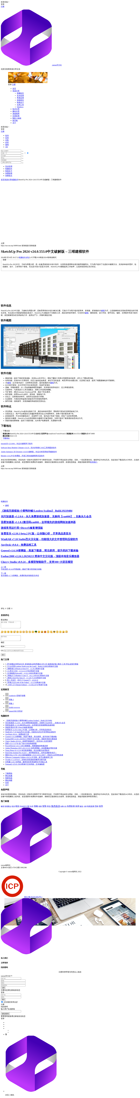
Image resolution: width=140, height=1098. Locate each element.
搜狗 (7, 145)
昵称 (2, 646)
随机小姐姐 (16, 118)
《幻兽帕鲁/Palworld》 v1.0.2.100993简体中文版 (24, 673)
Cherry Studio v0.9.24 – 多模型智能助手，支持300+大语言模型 (37, 561)
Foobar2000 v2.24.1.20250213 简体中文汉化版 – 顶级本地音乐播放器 (40, 556)
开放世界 (23, 806)
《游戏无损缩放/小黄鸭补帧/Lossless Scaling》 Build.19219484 (36, 510)
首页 (14, 89)
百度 (7, 138)
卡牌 (85, 806)
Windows (20, 107)
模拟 (17, 806)
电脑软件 (20, 93)
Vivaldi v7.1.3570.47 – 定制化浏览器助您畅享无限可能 (25, 760)
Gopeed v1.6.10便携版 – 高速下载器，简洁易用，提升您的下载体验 (39, 550)
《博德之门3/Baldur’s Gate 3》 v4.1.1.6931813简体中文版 (27, 675)
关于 (14, 123)
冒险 (44, 806)
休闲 (77, 806)
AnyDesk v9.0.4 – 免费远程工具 (19, 544)
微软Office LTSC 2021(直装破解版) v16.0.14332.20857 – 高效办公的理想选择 (34, 755)
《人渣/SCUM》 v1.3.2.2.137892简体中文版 (22, 671)
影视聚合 (8, 806)
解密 (2, 806)
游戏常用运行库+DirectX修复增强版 (22, 527)
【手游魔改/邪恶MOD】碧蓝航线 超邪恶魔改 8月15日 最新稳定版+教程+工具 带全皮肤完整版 (42, 664)
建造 (81, 806)
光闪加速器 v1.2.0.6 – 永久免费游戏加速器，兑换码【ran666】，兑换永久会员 (46, 516)
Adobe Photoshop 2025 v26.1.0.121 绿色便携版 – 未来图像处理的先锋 (31, 748)
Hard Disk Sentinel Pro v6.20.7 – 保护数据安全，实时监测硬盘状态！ (31, 753)
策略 (36, 806)
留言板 (15, 120)
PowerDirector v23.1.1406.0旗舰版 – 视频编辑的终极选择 (26, 746)
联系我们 (93, 462)
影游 (13, 806)
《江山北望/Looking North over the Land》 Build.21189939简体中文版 (32, 666)
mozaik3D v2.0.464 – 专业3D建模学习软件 (17, 444)
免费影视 (8, 173)
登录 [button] (2, 4)
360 (6, 147)
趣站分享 (15, 111)
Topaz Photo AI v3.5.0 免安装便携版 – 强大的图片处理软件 (27, 750)
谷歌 (7, 140)
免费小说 (63, 806)
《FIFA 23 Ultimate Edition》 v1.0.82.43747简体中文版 (27, 685)
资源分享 (15, 91)
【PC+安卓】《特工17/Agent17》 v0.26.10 (22, 680)
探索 (40, 806)
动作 (101, 806)
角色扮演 (55, 806)
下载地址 (6, 438)
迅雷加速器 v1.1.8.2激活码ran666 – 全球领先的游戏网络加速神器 (38, 522)
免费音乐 (8, 176)
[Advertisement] (70, 196)
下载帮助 (8, 773)
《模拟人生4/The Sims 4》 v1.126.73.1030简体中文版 (26, 678)
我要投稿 (8, 778)
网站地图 (8, 780)
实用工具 (20, 105)
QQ (2, 650)
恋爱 (28, 806)
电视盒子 (20, 102)
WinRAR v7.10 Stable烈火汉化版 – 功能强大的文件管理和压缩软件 (39, 539)
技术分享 (15, 109)
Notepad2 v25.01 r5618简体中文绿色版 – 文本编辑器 (25, 764)
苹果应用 (20, 98)
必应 (7, 142)
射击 (49, 806)
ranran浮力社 (57, 65)
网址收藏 (8, 776)
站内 (7, 135)
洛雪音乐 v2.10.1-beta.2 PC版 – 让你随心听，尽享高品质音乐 (36, 533)
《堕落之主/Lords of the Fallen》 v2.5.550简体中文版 (26, 682)
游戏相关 (20, 100)
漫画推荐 (15, 114)
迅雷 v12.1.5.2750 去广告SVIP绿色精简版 (21, 743)
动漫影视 (15, 116)
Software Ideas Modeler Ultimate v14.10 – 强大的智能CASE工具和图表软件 (28, 448)
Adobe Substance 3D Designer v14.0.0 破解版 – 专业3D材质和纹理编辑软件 (29, 452)
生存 (31, 806)
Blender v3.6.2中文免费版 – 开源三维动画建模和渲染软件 (22, 456)
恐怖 (96, 806)
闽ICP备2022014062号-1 (33, 897)
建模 (103, 311)
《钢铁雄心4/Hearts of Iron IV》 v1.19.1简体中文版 (25, 669)
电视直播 (90, 806)
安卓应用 (20, 95)
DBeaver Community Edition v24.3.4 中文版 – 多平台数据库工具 (29, 757)
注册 (2, 6)
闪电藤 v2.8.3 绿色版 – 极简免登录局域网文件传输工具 (26, 762)
